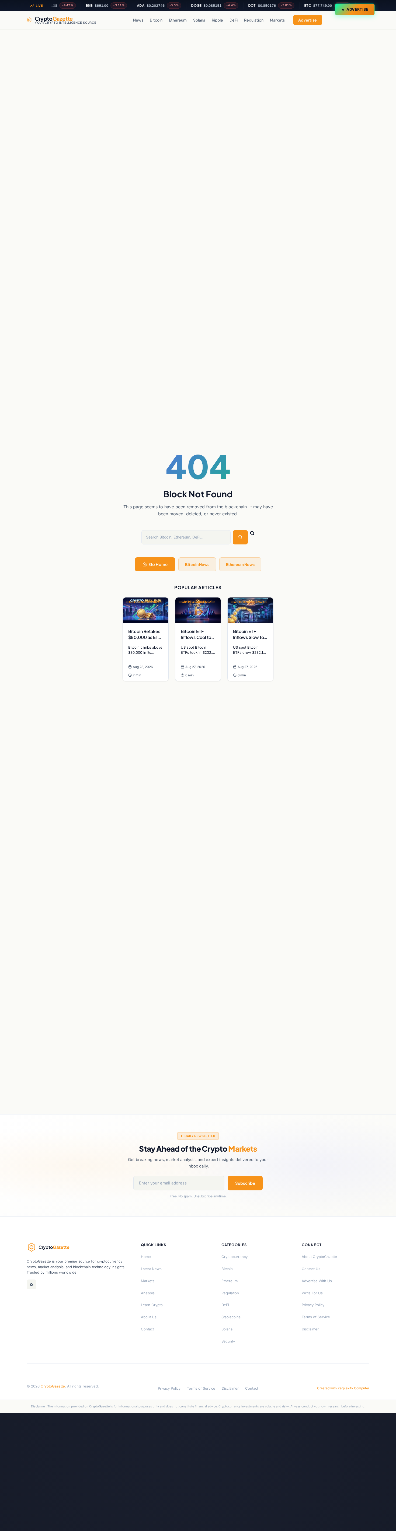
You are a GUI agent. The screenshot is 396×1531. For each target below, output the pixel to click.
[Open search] (364, 20)
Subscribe (245, 1183)
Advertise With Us (317, 1281)
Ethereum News (240, 564)
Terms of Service (316, 1317)
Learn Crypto (152, 1305)
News (138, 20)
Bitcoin (156, 20)
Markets (277, 20)
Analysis (148, 1293)
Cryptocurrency (234, 1256)
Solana (199, 20)
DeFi (234, 20)
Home (146, 1256)
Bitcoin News (197, 564)
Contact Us (311, 1269)
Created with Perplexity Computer (343, 1388)
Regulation (253, 20)
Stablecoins (231, 1317)
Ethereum (178, 20)
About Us (149, 1317)
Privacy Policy (313, 1305)
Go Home (158, 564)
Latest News (151, 1269)
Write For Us (312, 1293)
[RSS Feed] (31, 1284)
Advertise (357, 9)
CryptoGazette (53, 1386)
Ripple (217, 20)
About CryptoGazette (319, 1256)
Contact (147, 1329)
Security (228, 1341)
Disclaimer (310, 1329)
